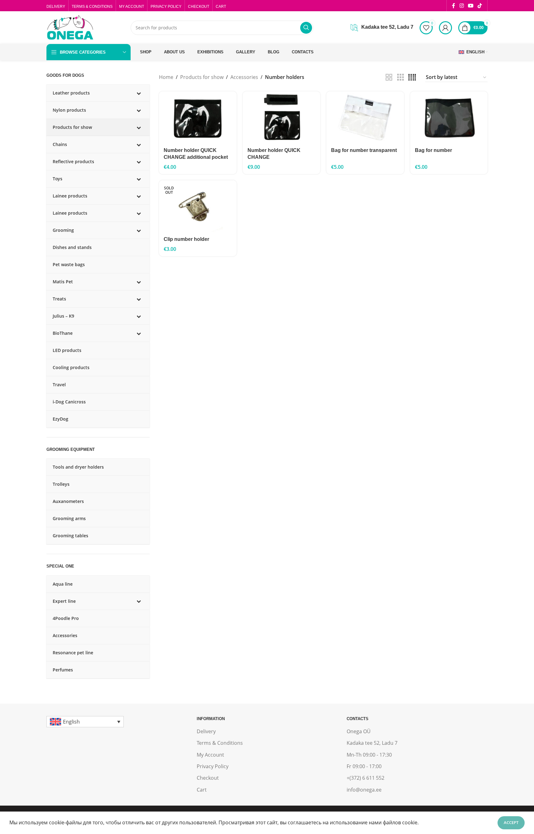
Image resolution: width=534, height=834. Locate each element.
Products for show (202, 77)
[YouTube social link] (470, 5)
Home (166, 77)
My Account (210, 754)
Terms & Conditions (220, 742)
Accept (511, 822)
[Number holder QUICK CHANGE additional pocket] (197, 117)
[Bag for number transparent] (365, 117)
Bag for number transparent (364, 150)
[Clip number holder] (197, 206)
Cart (202, 789)
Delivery (206, 731)
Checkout (208, 777)
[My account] (445, 28)
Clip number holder (186, 239)
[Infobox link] (382, 28)
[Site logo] (69, 27)
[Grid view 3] (400, 77)
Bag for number (433, 150)
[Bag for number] (449, 117)
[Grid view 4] (412, 77)
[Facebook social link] (453, 5)
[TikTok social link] (480, 5)
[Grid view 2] (389, 77)
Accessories (244, 77)
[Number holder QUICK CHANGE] (281, 117)
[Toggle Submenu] (139, 93)
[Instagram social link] (461, 5)
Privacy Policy (213, 766)
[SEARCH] (306, 28)
